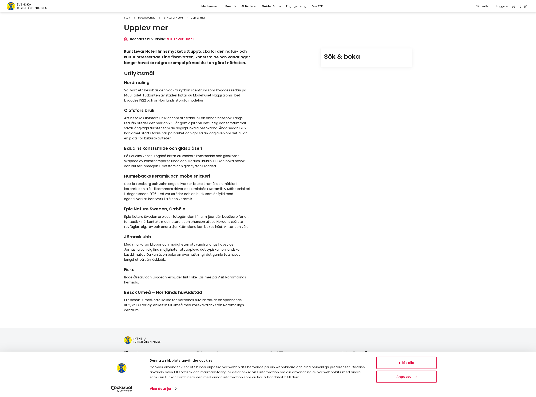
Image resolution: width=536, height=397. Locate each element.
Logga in (502, 6)
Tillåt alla (406, 363)
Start (127, 17)
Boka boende (146, 17)
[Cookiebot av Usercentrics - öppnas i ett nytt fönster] (121, 389)
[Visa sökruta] (519, 6)
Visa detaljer (160, 388)
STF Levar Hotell (173, 17)
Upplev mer (198, 17)
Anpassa (404, 376)
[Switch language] (513, 6)
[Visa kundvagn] (525, 6)
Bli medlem (483, 6)
